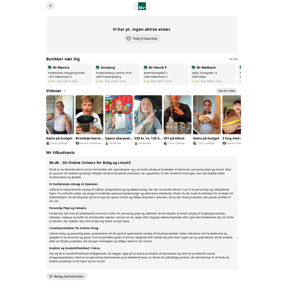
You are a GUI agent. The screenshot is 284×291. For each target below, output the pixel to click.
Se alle (233, 59)
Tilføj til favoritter (146, 39)
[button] (142, 276)
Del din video (226, 91)
